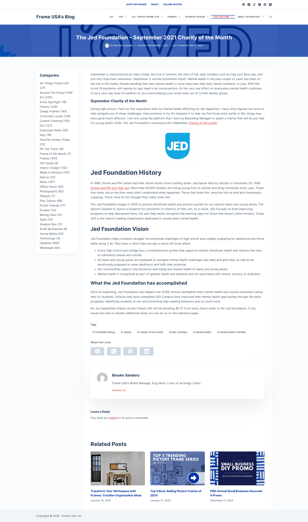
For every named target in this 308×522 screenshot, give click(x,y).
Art (121, 16)
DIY (112, 16)
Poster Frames (49, 205)
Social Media (48, 233)
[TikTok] (254, 4)
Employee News (50, 130)
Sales (43, 219)
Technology (47, 238)
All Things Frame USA (145, 16)
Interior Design (195, 16)
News (43, 182)
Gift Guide (47, 163)
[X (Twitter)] (249, 4)
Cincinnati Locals (51, 116)
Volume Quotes (172, 4)
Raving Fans (48, 215)
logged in (114, 418)
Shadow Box (48, 224)
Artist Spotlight (50, 102)
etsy (42, 135)
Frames (172, 16)
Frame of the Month (53, 153)
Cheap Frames (49, 111)
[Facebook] (243, 4)
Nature (44, 177)
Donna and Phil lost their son (110, 188)
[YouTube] (270, 4)
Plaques (45, 196)
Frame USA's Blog (55, 16)
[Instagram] (259, 4)
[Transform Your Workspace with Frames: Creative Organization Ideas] (118, 468)
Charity (45, 106)
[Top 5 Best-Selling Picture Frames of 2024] (177, 468)
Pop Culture (221, 16)
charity (126, 332)
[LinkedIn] (146, 351)
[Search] (271, 17)
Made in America (51, 172)
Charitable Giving (104, 332)
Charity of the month (203, 123)
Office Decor (48, 186)
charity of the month (150, 332)
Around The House (52, 92)
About (155, 4)
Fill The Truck (49, 149)
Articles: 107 (119, 390)
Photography (48, 191)
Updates (45, 243)
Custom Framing (51, 121)
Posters (45, 210)
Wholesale (46, 248)
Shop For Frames (136, 4)
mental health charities (231, 332)
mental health (202, 332)
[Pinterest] (265, 4)
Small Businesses (249, 16)
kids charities (178, 332)
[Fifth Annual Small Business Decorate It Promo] (237, 468)
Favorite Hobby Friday (55, 139)
